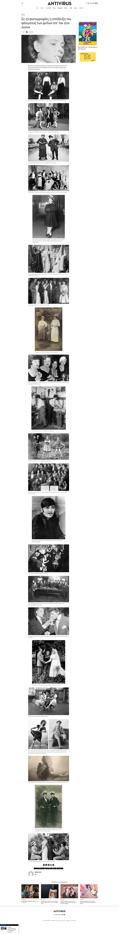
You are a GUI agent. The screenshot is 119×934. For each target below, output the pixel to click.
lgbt (51, 868)
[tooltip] (87, 3)
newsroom (38, 872)
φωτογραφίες (60, 868)
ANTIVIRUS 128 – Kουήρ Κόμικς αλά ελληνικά (87, 48)
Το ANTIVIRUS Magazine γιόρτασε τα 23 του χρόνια (29, 902)
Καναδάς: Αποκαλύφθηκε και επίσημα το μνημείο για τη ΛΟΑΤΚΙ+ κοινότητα (11, 930)
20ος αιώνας (37, 868)
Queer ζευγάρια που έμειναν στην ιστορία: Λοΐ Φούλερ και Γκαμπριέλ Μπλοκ (87, 902)
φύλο (55, 868)
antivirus (42, 868)
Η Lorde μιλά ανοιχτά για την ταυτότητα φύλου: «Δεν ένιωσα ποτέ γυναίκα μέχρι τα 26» (49, 902)
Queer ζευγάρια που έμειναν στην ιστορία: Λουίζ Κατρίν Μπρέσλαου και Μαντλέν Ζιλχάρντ (68, 902)
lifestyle (23, 14)
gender (47, 868)
